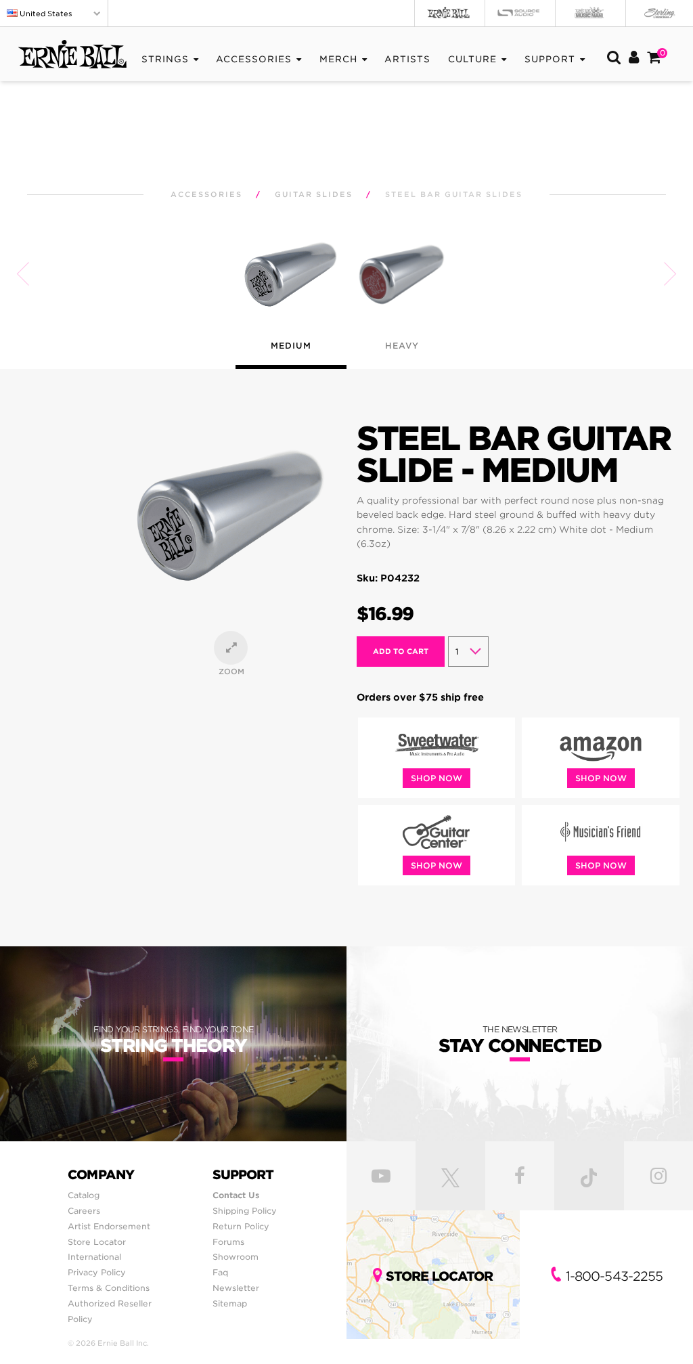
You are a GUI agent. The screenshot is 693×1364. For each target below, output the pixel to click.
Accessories (254, 59)
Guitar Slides (314, 194)
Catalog (83, 1195)
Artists (407, 59)
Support (549, 59)
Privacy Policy (97, 1272)
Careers (84, 1211)
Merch (338, 59)
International (94, 1257)
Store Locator (97, 1242)
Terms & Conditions (109, 1288)
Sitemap (230, 1303)
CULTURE (472, 59)
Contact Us (236, 1195)
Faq (220, 1272)
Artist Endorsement (109, 1226)
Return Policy (241, 1226)
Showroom (236, 1257)
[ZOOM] (231, 648)
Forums (228, 1242)
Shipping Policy (245, 1211)
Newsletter (236, 1288)
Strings (165, 59)
